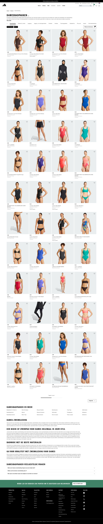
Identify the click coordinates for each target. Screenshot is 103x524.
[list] (51, 23)
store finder (77, 3)
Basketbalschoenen (11, 414)
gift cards (92, 3)
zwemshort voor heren (37, 454)
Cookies (48, 521)
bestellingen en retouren (86, 3)
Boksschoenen (40, 414)
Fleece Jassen (70, 414)
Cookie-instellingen (35, 521)
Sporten (59, 5)
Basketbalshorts (10, 412)
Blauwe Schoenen (40, 412)
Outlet (63, 5)
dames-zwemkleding (34, 422)
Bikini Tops (24, 414)
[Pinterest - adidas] (88, 502)
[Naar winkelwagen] (99, 5)
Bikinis (23, 412)
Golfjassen (84, 412)
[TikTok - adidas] (88, 506)
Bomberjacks (55, 410)
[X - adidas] (88, 499)
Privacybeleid (52, 521)
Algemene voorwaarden (60, 521)
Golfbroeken (84, 410)
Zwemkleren (9, 445)
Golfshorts (84, 414)
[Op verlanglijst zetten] (27, 31)
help (80, 3)
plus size (36, 457)
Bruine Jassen (55, 414)
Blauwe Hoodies (40, 410)
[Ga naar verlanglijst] (96, 5)
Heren (39, 5)
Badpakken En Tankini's (12, 410)
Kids (48, 5)
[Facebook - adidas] (88, 493)
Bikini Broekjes (25, 410)
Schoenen (53, 5)
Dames (44, 5)
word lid (96, 3)
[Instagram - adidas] (88, 496)
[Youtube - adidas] (88, 509)
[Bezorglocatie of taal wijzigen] (99, 3)
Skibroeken (54, 412)
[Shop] (4, 5)
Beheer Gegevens (43, 521)
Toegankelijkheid (68, 521)
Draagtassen (69, 412)
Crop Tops (69, 410)
